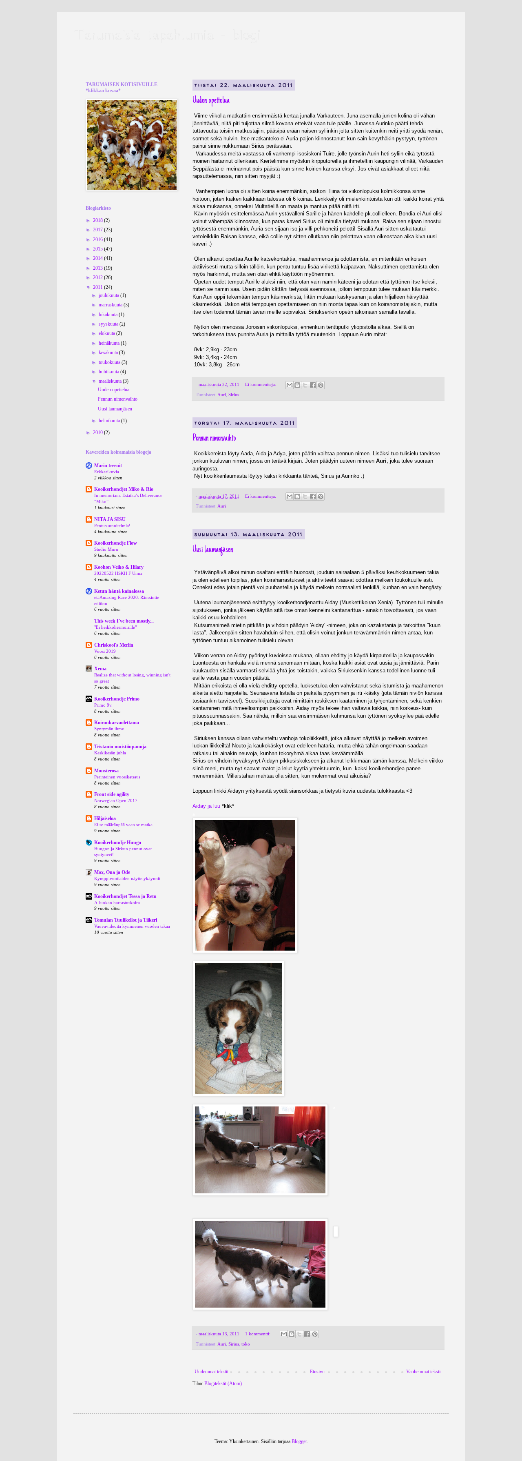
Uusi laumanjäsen (212, 550)
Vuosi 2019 (105, 651)
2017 (98, 230)
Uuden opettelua (211, 101)
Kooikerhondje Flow (115, 543)
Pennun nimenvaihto (214, 438)
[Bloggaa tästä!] (297, 385)
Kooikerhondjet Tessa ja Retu (125, 896)
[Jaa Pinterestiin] (320, 385)
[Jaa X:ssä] (305, 385)
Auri (221, 394)
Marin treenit (108, 465)
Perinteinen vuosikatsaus (117, 776)
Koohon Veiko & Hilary (119, 567)
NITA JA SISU (110, 519)
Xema (100, 669)
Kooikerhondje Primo (116, 699)
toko (245, 1343)
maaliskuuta (111, 381)
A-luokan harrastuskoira (117, 902)
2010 (98, 432)
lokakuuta (109, 314)
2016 (98, 239)
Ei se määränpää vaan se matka (123, 824)
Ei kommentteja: (261, 384)
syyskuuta (109, 324)
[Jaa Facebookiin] (313, 385)
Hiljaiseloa (105, 818)
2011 (98, 287)
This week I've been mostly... (124, 621)
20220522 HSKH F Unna (118, 573)
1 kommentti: (258, 1333)
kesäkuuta (109, 352)
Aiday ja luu (206, 806)
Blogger (299, 1441)
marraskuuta (111, 305)
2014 (98, 258)
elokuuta (107, 333)
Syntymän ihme (109, 728)
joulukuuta (109, 295)
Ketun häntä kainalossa (119, 591)
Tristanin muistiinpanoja (120, 746)
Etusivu (317, 1372)
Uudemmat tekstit (211, 1372)
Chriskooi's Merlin (113, 645)
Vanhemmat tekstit (424, 1372)
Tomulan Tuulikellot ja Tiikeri (125, 920)
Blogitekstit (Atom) (223, 1383)
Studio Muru (106, 549)
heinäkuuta (110, 343)
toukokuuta (110, 362)
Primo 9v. (103, 705)
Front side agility (111, 794)
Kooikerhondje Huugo (117, 842)
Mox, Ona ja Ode (112, 872)
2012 (98, 277)
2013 (98, 268)
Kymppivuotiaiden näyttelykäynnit (127, 878)
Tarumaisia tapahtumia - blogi (167, 34)
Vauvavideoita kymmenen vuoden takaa (132, 926)
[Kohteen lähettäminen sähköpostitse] (289, 385)
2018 (98, 220)
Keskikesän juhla (110, 752)
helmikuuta (110, 420)
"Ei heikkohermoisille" (115, 627)
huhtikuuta (109, 372)
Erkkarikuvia (106, 471)
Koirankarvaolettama (116, 722)
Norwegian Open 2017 (115, 800)
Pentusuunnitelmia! (112, 525)
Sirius (233, 394)
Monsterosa (106, 771)
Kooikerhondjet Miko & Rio (123, 489)
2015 (98, 249)
